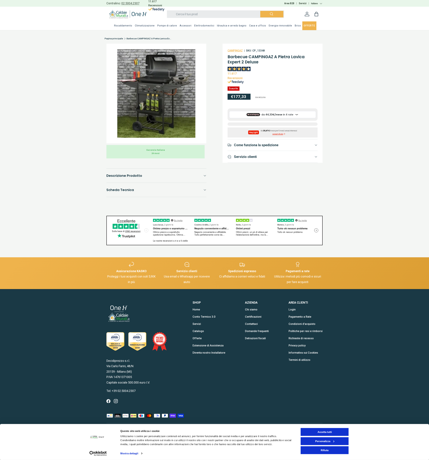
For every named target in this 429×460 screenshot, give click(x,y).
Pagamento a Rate (300, 316)
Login (292, 309)
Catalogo (198, 331)
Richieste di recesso (301, 338)
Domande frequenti (257, 331)
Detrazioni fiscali (255, 338)
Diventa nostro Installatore (209, 352)
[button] (316, 14)
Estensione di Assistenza (208, 345)
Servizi (303, 3)
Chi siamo (251, 309)
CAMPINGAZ (235, 50)
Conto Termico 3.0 (204, 316)
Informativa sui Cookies (303, 352)
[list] (156, 93)
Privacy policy (297, 345)
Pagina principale (114, 38)
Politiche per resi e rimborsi (306, 331)
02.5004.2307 (130, 3)
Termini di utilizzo (299, 359)
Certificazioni (253, 316)
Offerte (197, 338)
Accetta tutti (325, 432)
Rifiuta (324, 450)
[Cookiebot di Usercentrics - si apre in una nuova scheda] (98, 453)
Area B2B (289, 3)
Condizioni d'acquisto (302, 324)
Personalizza (322, 441)
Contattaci (251, 324)
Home (196, 309)
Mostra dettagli (129, 453)
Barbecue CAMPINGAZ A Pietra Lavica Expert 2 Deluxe (149, 38)
